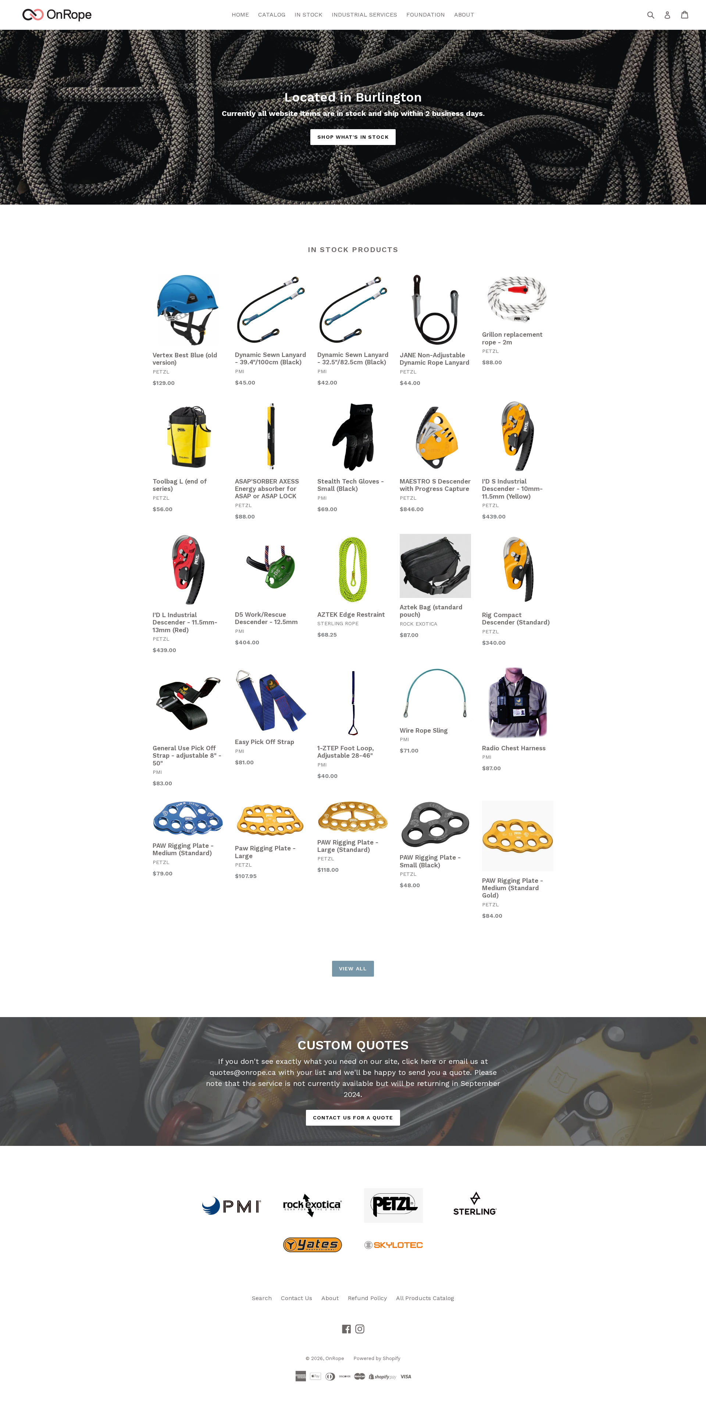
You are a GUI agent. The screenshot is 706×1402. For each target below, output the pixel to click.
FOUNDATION (425, 14)
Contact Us (296, 1298)
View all (353, 968)
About (330, 1298)
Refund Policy (367, 1298)
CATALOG (271, 14)
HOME (240, 14)
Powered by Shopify (376, 1358)
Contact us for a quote (353, 1117)
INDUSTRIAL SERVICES (364, 14)
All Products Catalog (425, 1298)
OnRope (334, 1358)
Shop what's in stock (352, 137)
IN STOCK (308, 14)
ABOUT (464, 14)
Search (262, 1298)
